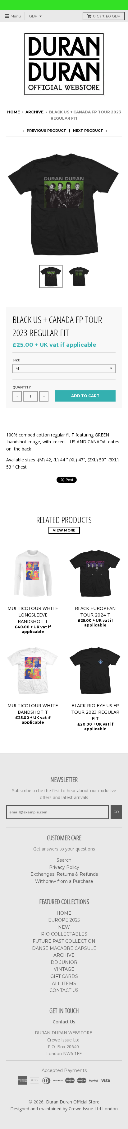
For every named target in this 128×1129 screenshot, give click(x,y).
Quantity (21, 387)
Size (16, 360)
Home (13, 112)
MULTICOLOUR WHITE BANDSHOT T (32, 708)
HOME (64, 913)
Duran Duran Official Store (72, 1102)
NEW (64, 927)
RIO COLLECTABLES (64, 934)
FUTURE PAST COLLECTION (64, 941)
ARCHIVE (34, 112)
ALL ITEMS (64, 983)
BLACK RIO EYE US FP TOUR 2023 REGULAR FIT (95, 712)
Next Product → (90, 130)
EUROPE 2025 (64, 920)
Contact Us (64, 1022)
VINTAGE (64, 969)
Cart (107, 16)
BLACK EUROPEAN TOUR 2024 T (95, 611)
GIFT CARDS (64, 976)
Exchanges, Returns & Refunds (64, 874)
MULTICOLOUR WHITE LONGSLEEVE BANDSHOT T (32, 614)
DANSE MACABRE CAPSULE (64, 948)
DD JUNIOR (64, 962)
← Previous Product (44, 130)
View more (64, 530)
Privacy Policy (64, 867)
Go (116, 812)
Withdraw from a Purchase (64, 881)
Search (64, 860)
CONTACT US (64, 990)
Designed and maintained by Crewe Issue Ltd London (64, 1109)
